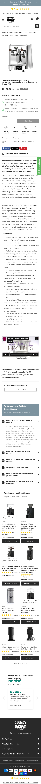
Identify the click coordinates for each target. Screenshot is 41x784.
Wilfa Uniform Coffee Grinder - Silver (9, 610)
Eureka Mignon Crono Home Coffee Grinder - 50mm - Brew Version (29, 569)
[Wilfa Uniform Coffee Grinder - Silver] (11, 596)
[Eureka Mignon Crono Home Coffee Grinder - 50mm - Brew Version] (30, 553)
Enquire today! (39, 165)
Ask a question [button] (20, 390)
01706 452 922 (10, 105)
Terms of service (32, 760)
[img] (21, 681)
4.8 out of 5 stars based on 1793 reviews (20, 13)
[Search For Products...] (37, 26)
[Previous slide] (4, 3)
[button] (3, 19)
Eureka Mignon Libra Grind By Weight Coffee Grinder (11, 568)
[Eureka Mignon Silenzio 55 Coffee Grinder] (30, 596)
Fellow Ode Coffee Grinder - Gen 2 (29, 648)
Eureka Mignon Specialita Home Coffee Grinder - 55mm (9, 527)
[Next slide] (37, 3)
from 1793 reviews (15, 684)
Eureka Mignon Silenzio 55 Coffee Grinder (29, 610)
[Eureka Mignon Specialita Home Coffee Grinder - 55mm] (11, 511)
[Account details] (32, 19)
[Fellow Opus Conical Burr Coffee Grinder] (11, 634)
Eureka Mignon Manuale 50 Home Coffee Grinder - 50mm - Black (28, 527)
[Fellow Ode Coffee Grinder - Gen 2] (30, 634)
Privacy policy (19, 760)
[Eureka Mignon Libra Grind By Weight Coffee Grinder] (11, 553)
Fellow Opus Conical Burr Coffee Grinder (10, 648)
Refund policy (8, 760)
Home (4, 32)
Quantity (5, 116)
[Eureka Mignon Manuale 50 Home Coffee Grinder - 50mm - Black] (30, 511)
